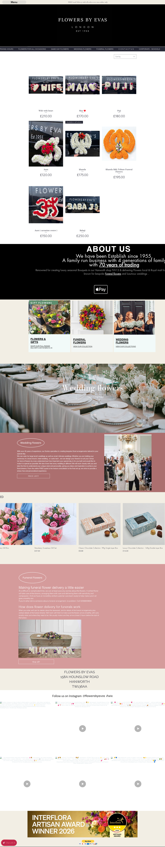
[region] (49, 330)
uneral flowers (113, 273)
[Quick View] (46, 85)
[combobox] (125, 56)
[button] (88, 842)
